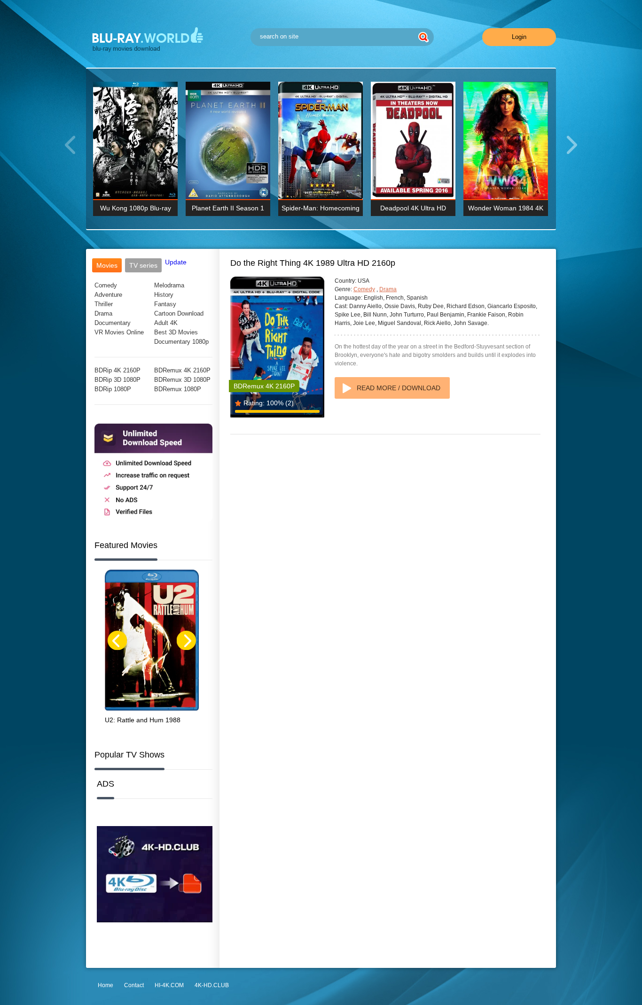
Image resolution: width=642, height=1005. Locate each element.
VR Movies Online (119, 332)
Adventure (108, 294)
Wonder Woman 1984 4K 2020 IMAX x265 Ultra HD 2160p (506, 210)
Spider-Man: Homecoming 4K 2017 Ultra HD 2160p (321, 210)
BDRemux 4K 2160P (182, 370)
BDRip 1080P (112, 389)
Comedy (105, 285)
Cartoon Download (179, 313)
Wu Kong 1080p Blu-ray (135, 208)
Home (105, 985)
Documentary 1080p (181, 341)
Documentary (112, 322)
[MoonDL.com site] (153, 519)
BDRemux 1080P (177, 389)
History (163, 294)
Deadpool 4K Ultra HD (413, 208)
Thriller (103, 304)
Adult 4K (166, 322)
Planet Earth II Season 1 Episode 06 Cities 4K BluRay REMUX (228, 210)
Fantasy (165, 304)
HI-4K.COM (169, 985)
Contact (134, 985)
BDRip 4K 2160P (117, 370)
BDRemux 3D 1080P (182, 379)
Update (176, 262)
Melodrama (169, 285)
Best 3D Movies (176, 332)
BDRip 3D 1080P (117, 379)
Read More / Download (398, 388)
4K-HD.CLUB (212, 985)
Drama (103, 313)
